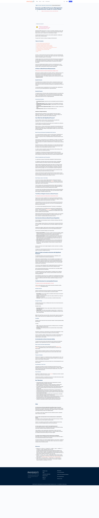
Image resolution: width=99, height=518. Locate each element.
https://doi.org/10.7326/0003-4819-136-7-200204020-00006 (51, 456)
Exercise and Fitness (49, 5)
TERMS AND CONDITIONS (46, 474)
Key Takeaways (38, 50)
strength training (37, 286)
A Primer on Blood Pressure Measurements (43, 43)
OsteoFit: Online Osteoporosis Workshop (62, 474)
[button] (49, 24)
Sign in (67, 1)
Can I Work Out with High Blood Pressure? (43, 44)
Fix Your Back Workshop (60, 472)
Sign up (71, 1)
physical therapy (48, 209)
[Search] (64, 1)
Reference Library (59, 478)
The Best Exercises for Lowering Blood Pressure (43, 48)
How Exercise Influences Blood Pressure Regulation (44, 46)
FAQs (37, 51)
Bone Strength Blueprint (60, 476)
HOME (43, 472)
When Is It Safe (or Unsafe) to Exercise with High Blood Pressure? (46, 47)
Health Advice (43, 5)
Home (38, 5)
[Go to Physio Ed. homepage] (30, 1)
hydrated (51, 373)
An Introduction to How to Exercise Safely (42, 49)
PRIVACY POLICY (45, 475)
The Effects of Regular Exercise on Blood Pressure (44, 45)
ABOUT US (44, 477)
